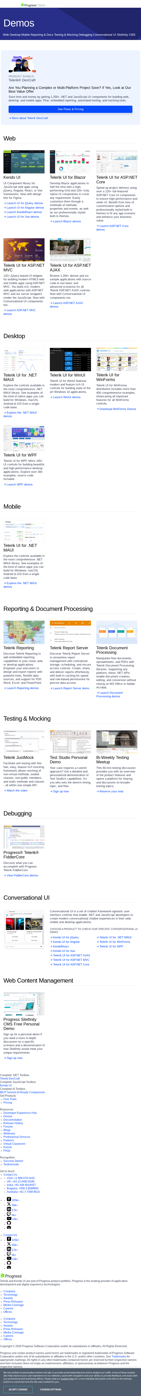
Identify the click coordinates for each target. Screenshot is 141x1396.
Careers (8, 1308)
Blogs (6, 1130)
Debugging (85, 34)
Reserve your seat (111, 791)
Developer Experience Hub (20, 1112)
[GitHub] (9, 1224)
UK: (20, 1181)
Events (7, 1147)
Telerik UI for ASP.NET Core (71, 964)
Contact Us (10, 1174)
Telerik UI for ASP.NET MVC (71, 959)
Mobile (25, 34)
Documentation (12, 1119)
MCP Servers (8, 1092)
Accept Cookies (18, 1389)
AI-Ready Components (31, 1092)
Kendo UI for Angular (66, 941)
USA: (21, 1178)
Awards (8, 1298)
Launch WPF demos (20, 484)
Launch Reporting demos (23, 688)
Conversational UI (104, 34)
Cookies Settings (50, 1389)
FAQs (6, 1150)
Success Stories (13, 1160)
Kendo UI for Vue (64, 951)
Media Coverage (13, 1305)
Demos (7, 1116)
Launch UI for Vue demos (23, 216)
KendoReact (61, 946)
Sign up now (61, 791)
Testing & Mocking (66, 34)
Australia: (23, 1191)
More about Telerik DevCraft (30, 118)
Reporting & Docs (42, 34)
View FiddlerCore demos (22, 875)
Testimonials (11, 1164)
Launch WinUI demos (67, 397)
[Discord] (9, 1228)
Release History (13, 1123)
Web (6, 34)
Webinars (9, 1133)
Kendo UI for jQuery (66, 937)
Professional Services (16, 1136)
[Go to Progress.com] (11, 1277)
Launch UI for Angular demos (25, 207)
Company (9, 1291)
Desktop (15, 34)
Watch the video (17, 790)
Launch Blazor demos (67, 221)
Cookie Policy (67, 1378)
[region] (70, 1382)
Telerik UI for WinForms (115, 941)
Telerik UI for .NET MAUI (116, 937)
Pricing (7, 1102)
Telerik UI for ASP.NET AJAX (71, 955)
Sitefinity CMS (126, 34)
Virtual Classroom (14, 1143)
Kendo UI (6, 1085)
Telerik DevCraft (10, 1078)
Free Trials (10, 1099)
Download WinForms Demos (118, 409)
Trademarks (119, 1356)
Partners (8, 1140)
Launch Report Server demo (71, 688)
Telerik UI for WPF (111, 946)
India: (21, 1184)
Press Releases (13, 1301)
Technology (10, 1294)
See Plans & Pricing (70, 109)
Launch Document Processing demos (109, 694)
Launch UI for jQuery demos (25, 203)
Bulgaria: (23, 1188)
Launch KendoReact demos (24, 212)
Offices (7, 1311)
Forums (8, 1126)
